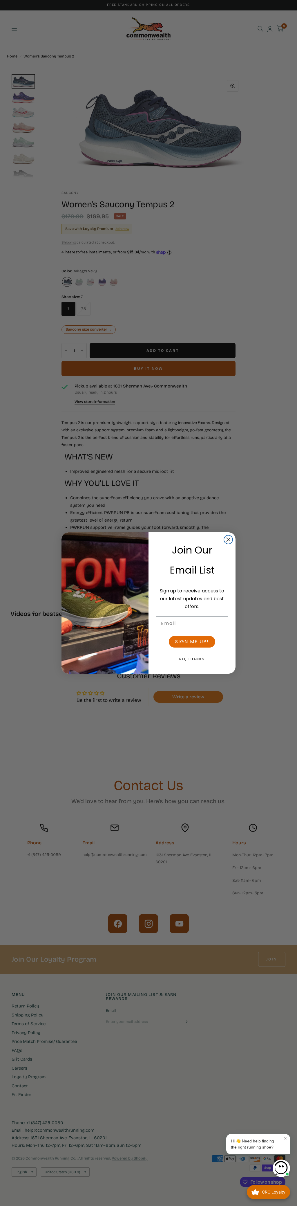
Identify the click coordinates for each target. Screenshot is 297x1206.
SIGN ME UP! (192, 641)
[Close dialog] (228, 539)
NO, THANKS (192, 659)
